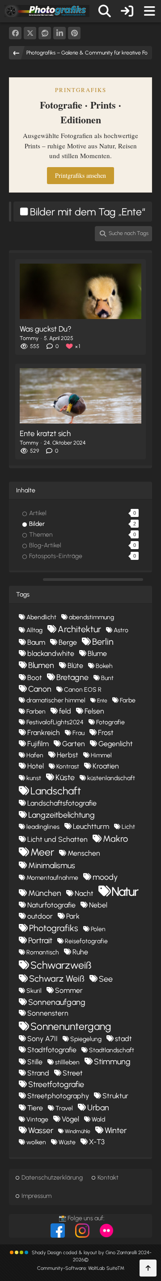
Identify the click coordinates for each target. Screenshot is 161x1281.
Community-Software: (80, 1268)
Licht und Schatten (57, 839)
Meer (42, 852)
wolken (36, 1142)
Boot (34, 677)
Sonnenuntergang (70, 1026)
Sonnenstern (47, 1013)
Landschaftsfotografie (62, 803)
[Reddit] (44, 33)
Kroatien (106, 766)
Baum (36, 642)
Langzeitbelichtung (61, 815)
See (106, 979)
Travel (64, 1108)
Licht (128, 827)
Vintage (37, 1119)
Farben (36, 711)
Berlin (103, 641)
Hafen (34, 755)
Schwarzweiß (60, 965)
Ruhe (80, 952)
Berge (68, 642)
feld (65, 711)
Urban (98, 1108)
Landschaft (55, 791)
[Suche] (105, 11)
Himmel (101, 755)
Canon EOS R (83, 689)
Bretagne (72, 677)
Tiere (35, 1108)
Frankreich (43, 732)
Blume (97, 653)
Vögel (70, 1119)
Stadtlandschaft (111, 1050)
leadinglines (42, 827)
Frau (78, 733)
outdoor (40, 916)
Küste (65, 777)
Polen (98, 929)
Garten (73, 743)
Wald (98, 1119)
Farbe (128, 700)
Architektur (79, 629)
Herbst (67, 755)
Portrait (40, 940)
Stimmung (112, 1062)
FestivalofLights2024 (55, 722)
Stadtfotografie (51, 1050)
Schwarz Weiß (57, 978)
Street (73, 1073)
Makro (115, 838)
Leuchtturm (91, 826)
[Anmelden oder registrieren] (127, 11)
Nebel (98, 905)
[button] (59, 33)
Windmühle (77, 1131)
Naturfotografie (51, 905)
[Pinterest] (74, 33)
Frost (106, 732)
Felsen (94, 711)
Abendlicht (41, 617)
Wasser (40, 1130)
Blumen (41, 665)
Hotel (35, 766)
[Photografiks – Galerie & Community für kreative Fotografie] (47, 11)
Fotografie (110, 722)
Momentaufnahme (52, 878)
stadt (123, 1038)
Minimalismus (51, 865)
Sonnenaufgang (56, 1002)
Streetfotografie (56, 1084)
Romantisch (42, 952)
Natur (124, 891)
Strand (38, 1073)
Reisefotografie (86, 941)
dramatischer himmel (55, 700)
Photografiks (53, 928)
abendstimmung (91, 617)
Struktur (115, 1096)
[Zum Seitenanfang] (148, 1268)
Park (73, 916)
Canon (39, 689)
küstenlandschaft (111, 778)
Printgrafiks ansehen (80, 175)
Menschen (84, 853)
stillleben (67, 1062)
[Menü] (149, 11)
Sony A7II (42, 1038)
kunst (33, 778)
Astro (121, 630)
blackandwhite (50, 653)
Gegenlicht (115, 743)
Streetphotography (58, 1096)
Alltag (34, 630)
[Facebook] (15, 33)
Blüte (75, 665)
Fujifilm (38, 743)
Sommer (69, 990)
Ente (102, 700)
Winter (116, 1130)
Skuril (34, 991)
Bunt (107, 678)
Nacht (84, 893)
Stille (34, 1062)
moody (105, 877)
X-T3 (97, 1142)
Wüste (67, 1142)
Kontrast (67, 766)
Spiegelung (86, 1039)
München (44, 893)
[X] (30, 33)
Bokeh (104, 666)
